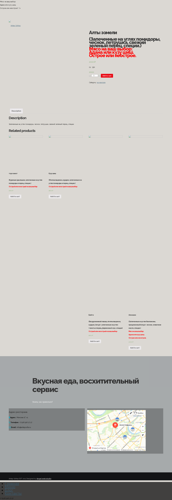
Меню (10, 487)
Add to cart (106, 76)
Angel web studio (44, 479)
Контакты (13, 493)
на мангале (101, 82)
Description (16, 111)
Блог (9, 490)
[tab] (16, 111)
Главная (12, 484)
